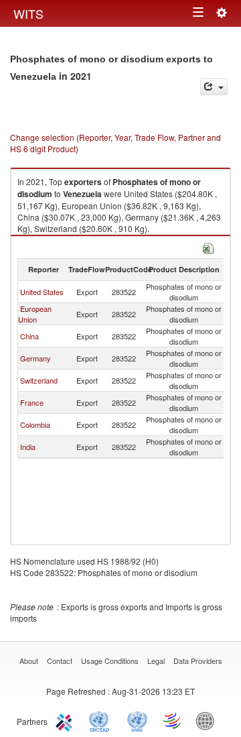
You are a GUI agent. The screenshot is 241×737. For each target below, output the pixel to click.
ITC (66, 720)
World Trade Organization (172, 720)
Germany (35, 358)
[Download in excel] (208, 246)
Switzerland (39, 380)
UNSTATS (137, 720)
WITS (28, 13)
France (32, 402)
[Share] (214, 86)
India (27, 446)
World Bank (208, 720)
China (29, 336)
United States (42, 291)
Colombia (35, 424)
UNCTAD (101, 720)
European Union (35, 314)
